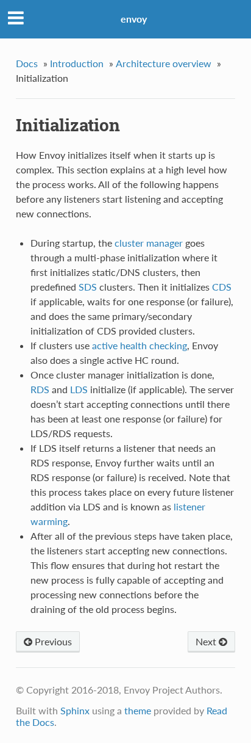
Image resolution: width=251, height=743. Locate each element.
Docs (27, 63)
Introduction (77, 63)
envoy (134, 18)
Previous (52, 641)
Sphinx (75, 710)
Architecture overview (163, 63)
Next (207, 641)
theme (137, 710)
